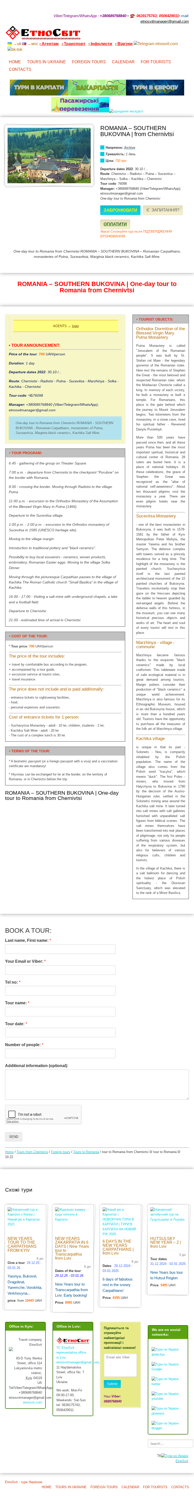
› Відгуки (124, 44)
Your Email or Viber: (25, 961)
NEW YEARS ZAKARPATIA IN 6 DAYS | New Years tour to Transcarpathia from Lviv (72, 1248)
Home (9, 1152)
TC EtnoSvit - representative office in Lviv (71, 1352)
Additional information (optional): (36, 1066)
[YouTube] (161, 35)
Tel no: (12, 982)
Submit (112, 1384)
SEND (13, 1137)
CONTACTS (20, 69)
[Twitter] (180, 35)
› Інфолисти (100, 44)
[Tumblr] (174, 35)
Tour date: (16, 1024)
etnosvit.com (32, 1402)
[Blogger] (187, 35)
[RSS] (148, 35)
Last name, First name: (28, 940)
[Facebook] (167, 35)
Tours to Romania (86, 1152)
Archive (129, 147)
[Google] (154, 35)
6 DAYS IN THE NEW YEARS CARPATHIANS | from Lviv (118, 1247)
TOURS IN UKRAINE (46, 62)
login (75, 326)
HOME (15, 62)
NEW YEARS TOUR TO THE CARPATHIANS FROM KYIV (22, 1244)
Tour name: (17, 1003)
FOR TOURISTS (156, 62)
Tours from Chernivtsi (32, 1152)
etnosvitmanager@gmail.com (77, 1362)
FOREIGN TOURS (89, 62)
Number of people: (24, 1045)
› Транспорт (73, 44)
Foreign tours (60, 1152)
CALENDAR (123, 62)
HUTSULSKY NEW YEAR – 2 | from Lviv (165, 1242)
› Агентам (49, 44)
